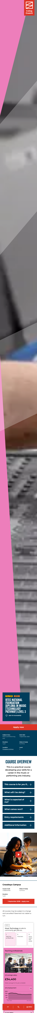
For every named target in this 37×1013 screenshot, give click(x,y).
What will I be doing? (14, 792)
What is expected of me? (14, 801)
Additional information (15, 825)
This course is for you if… (16, 784)
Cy (8, 1007)
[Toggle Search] (18, 1007)
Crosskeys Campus (8, 749)
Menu (30, 1007)
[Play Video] (18, 854)
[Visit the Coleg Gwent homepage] (29, 8)
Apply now (18, 727)
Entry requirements (14, 817)
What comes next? (13, 809)
